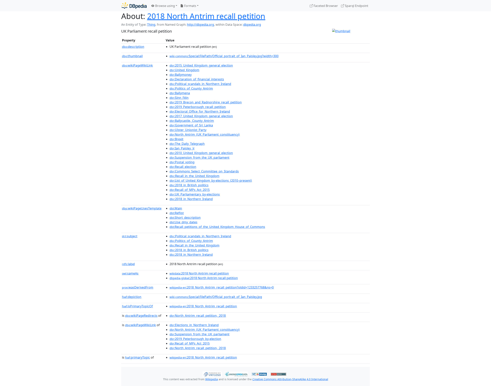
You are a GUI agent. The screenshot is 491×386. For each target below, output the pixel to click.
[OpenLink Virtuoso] (212, 374)
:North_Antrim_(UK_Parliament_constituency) (205, 134)
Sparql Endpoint (356, 6)
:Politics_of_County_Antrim (191, 88)
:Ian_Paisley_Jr (182, 148)
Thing (151, 24)
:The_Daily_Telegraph (187, 144)
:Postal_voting (182, 162)
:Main (176, 208)
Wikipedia (211, 379)
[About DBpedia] (134, 6)
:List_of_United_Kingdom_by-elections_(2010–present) (211, 180)
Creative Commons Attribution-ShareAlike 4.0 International (290, 379)
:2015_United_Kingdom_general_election (201, 65)
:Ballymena (180, 93)
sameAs (130, 273)
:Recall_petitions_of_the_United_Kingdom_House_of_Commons (217, 227)
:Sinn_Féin (179, 98)
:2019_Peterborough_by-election (195, 339)
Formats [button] (189, 6)
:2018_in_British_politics (189, 185)
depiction (131, 297)
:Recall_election (183, 167)
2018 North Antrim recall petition (206, 16)
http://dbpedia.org (200, 24)
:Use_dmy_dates (183, 222)
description (133, 47)
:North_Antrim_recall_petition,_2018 (198, 315)
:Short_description (185, 217)
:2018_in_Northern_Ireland (191, 199)
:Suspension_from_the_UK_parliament (199, 157)
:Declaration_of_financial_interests (197, 79)
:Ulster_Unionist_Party (188, 130)
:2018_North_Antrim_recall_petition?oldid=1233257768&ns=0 (222, 287)
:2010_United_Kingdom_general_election (201, 153)
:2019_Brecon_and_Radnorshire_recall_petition (206, 102)
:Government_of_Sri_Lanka (191, 125)
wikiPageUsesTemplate (141, 208)
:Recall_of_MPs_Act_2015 (190, 190)
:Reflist (177, 213)
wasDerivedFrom (137, 287)
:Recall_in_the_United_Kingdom (194, 176)
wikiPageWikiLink (137, 65)
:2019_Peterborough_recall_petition (198, 107)
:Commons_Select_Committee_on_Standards (204, 171)
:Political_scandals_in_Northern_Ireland (200, 84)
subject (129, 236)
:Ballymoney (181, 75)
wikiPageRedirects (141, 315)
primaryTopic (137, 357)
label (128, 264)
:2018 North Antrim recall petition (199, 273)
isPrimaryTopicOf (137, 306)
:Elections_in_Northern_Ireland (194, 325)
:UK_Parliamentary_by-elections (195, 194)
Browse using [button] (164, 6)
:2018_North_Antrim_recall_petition (203, 306)
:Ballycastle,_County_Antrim (192, 121)
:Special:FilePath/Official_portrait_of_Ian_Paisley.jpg (216, 297)
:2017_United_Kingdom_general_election (201, 116)
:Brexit (176, 139)
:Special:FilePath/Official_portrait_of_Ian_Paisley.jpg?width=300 (224, 56)
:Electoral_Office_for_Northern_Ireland (200, 111)
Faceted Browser (325, 6)
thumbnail (132, 56)
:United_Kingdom (184, 70)
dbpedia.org (252, 24)
